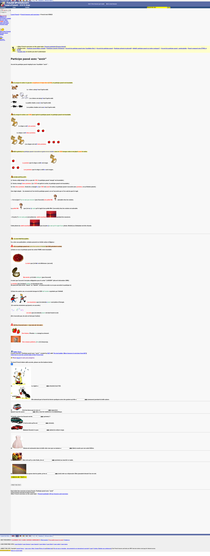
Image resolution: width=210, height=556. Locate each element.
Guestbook (2, 39)
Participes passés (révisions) (55, 48)
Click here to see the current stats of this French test (27, 354)
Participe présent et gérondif (123, 48)
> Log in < (3, 12)
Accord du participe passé (104, 48)
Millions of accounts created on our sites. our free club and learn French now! (5, 20)
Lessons (2, 7)
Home (1, 36)
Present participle (49, 46)
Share (19, 352)
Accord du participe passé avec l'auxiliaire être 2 (80, 48)
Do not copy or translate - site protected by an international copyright (71, 548)
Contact (1, 37)
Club (14, 7)
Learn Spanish (34, 544)
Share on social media (16, 550)
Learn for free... (5, 536)
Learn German (26, 544)
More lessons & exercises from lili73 (75, 353)
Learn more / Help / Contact (32, 548)
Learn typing (64, 544)
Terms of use (43, 548)
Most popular (44, 540)
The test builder (58, 353)
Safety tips (49, 548)
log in (18, 358)
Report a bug (2, 40)
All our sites (48, 536)
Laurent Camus (20, 548)
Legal (91, 548)
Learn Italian (42, 544)
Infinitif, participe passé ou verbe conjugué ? (146, 48)
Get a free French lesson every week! (5, 33)
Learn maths (57, 544)
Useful (27, 7)
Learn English (18, 544)
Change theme (60, 46)
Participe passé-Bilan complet (36, 48)
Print (1, 38)
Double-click (22, 51)
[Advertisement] (110, 29)
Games (41, 536)
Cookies (96, 548)
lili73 (48, 353)
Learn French (15, 14)
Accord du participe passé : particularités (174, 48)
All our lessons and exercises (59, 494)
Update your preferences (105, 548)
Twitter (15, 352)
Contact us (67, 540)
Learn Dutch (50, 544)
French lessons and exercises (30, 14)
